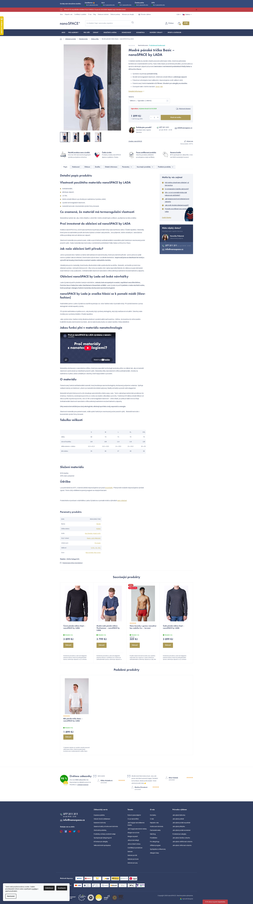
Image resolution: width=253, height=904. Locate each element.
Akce (61, 14)
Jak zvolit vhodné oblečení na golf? (177, 205)
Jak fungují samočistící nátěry (137, 829)
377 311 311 (164, 127)
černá (157, 86)
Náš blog (153, 834)
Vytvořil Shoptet (187, 899)
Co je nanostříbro (133, 819)
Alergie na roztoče (133, 832)
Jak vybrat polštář (178, 819)
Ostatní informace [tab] (111, 167)
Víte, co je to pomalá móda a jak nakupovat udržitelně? (176, 194)
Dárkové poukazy (115, 14)
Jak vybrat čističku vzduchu (181, 838)
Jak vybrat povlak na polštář (181, 822)
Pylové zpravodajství (134, 815)
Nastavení (11, 896)
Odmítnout (49, 888)
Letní (92, 538)
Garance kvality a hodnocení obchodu (106, 826)
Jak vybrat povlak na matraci (181, 830)
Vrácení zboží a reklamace (102, 819)
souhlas (34, 889)
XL (96, 548)
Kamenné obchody (100, 822)
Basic (89, 538)
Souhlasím (62, 888)
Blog (94, 14)
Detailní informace (135, 91)
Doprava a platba (99, 815)
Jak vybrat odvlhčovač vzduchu (182, 841)
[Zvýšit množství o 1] (157, 117)
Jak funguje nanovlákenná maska (136, 824)
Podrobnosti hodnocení (157, 45)
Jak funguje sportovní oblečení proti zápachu (177, 200)
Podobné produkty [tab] (164, 167)
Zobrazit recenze (82, 784)
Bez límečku (89, 533)
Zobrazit (68, 645)
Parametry (125, 167)
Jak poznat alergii (133, 840)
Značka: (135, 141)
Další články (166, 217)
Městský (98, 538)
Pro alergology (154, 841)
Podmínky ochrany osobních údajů (105, 834)
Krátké (98, 528)
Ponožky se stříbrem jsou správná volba (176, 210)
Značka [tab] (97, 167)
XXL (99, 548)
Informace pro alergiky (128, 14)
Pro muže (98, 543)
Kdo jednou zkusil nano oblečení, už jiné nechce (177, 184)
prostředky (109, 488)
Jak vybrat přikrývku (178, 826)
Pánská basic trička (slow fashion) (72, 563)
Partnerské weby (155, 830)
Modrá (99, 524)
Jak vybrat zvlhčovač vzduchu (181, 845)
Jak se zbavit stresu (134, 844)
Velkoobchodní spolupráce (102, 845)
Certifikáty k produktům (135, 848)
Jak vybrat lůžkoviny (178, 815)
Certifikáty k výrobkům (80, 14)
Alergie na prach (133, 836)
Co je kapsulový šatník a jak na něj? (177, 189)
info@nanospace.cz (184, 128)
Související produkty (144, 167)
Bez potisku (89, 552)
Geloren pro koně (133, 859)
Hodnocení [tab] (76, 167)
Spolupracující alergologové (103, 838)
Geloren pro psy (133, 863)
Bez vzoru (97, 552)
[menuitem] (63, 32)
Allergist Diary (154, 853)
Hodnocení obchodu (103, 14)
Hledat (133, 22)
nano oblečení (122, 500)
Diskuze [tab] (87, 167)
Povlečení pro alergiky (179, 834)
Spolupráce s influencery (158, 849)
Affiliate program (155, 845)
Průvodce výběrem (146, 14)
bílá (161, 86)
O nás (89, 14)
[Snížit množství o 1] (151, 117)
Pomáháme (153, 838)
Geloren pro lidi (132, 855)
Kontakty (153, 815)
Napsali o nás (68, 14)
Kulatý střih (97, 533)
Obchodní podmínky (100, 830)
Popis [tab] (65, 167)
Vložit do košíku (175, 117)
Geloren (130, 851)
